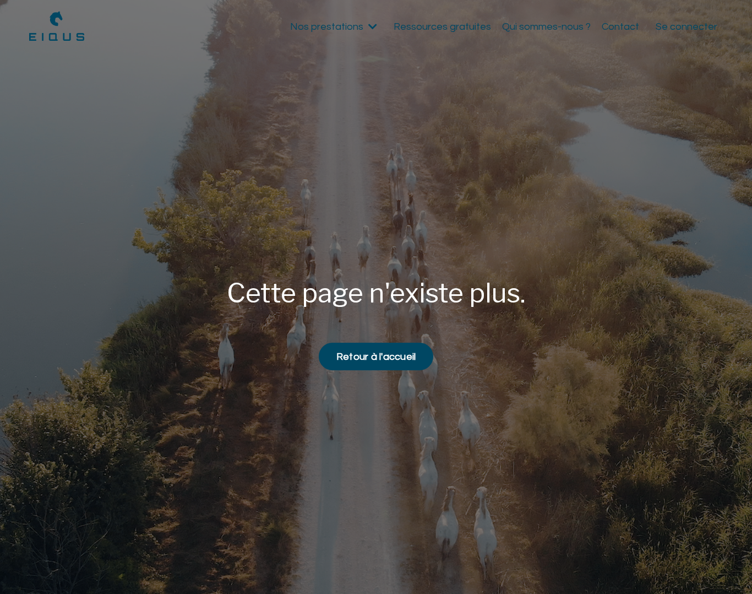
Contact (620, 26)
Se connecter (686, 26)
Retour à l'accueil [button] (376, 357)
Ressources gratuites (442, 26)
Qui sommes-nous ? (546, 26)
